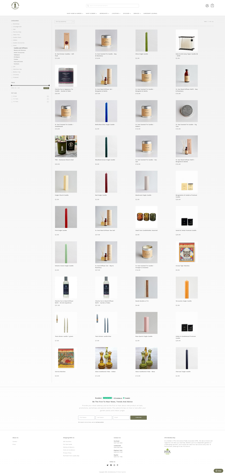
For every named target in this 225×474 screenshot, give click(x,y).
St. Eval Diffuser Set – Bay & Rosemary (104, 267)
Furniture (16, 64)
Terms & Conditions (69, 450)
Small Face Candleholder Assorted (147, 231)
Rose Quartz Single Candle (144, 336)
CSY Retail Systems (121, 472)
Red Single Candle (101, 195)
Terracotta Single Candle (184, 301)
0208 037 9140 (118, 452)
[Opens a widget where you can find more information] (218, 471)
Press (14, 444)
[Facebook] (111, 465)
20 (208, 22)
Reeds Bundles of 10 (142, 301)
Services (136, 14)
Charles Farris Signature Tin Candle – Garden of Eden (64, 90)
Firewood (15, 77)
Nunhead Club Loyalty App (71, 456)
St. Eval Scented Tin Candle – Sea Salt (146, 161)
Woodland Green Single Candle (105, 160)
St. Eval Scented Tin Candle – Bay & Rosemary (106, 55)
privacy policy (100, 422)
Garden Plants (17, 37)
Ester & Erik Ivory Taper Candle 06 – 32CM (187, 55)
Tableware (17, 55)
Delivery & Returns (68, 447)
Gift (14, 67)
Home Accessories (19, 53)
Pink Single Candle (61, 231)
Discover (126, 14)
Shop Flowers (90, 14)
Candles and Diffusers (21, 48)
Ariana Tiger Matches (182, 266)
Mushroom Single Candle (143, 195)
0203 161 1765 (118, 457)
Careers (15, 442)
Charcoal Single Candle (183, 372)
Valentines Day (17, 69)
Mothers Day (16, 72)
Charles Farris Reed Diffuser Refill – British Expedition (64, 302)
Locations (115, 14)
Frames (16, 59)
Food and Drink (18, 62)
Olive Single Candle (142, 54)
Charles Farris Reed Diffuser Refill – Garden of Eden (104, 302)
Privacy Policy (67, 453)
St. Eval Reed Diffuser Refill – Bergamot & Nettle (185, 161)
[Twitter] (107, 465)
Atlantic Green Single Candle (64, 266)
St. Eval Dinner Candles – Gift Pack (64, 55)
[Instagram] (114, 465)
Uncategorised (17, 27)
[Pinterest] (117, 465)
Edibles (15, 40)
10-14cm (15, 99)
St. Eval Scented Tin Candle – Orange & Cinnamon (145, 267)
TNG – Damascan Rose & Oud (64, 160)
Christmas (16, 75)
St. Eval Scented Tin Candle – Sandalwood (64, 125)
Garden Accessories (19, 43)
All (213, 22)
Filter (46, 88)
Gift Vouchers (67, 442)
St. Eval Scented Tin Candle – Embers (145, 125)
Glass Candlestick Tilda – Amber (105, 372)
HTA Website (186, 447)
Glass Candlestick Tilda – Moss (145, 372)
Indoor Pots (16, 35)
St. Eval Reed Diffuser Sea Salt (105, 231)
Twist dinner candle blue (103, 336)
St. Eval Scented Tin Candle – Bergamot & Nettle (145, 90)
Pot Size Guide (67, 444)
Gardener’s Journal (150, 14)
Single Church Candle (62, 195)
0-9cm (15, 96)
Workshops (104, 14)
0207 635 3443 (118, 443)
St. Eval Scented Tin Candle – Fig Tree (186, 125)
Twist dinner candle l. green (64, 336)
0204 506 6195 (118, 448)
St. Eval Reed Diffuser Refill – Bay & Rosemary (187, 90)
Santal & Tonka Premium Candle (186, 231)
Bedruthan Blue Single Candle (105, 125)
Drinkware (17, 57)
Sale (14, 29)
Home (15, 46)
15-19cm (15, 102)
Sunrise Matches (60, 372)
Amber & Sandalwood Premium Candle (186, 337)
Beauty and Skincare (20, 50)
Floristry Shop (17, 32)
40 (210, 22)
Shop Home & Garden (74, 14)
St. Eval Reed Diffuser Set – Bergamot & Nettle (104, 90)
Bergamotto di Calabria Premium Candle (186, 196)
